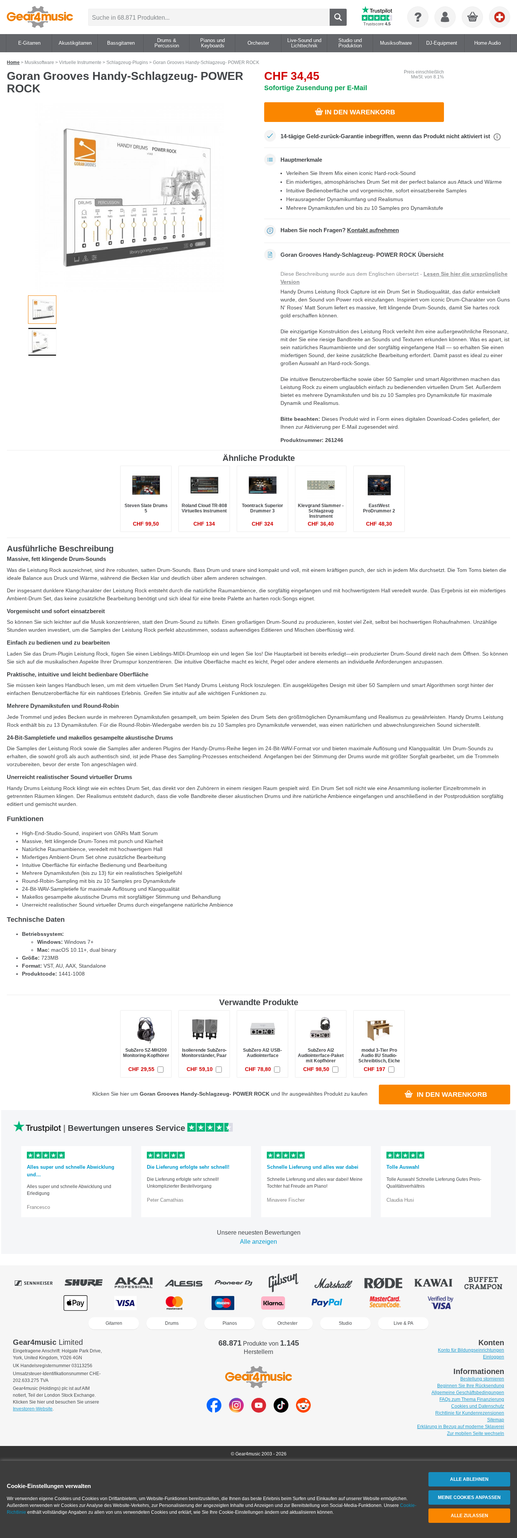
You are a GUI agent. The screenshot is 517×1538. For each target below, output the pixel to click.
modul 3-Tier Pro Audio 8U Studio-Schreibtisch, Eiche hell (379, 1058)
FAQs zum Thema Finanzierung (471, 1399)
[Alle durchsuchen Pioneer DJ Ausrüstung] (239, 1283)
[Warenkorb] (472, 17)
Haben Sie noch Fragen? (339, 230)
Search (338, 17)
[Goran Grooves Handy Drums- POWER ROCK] (129, 197)
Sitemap (495, 1419)
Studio (345, 1323)
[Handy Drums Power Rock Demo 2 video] (42, 342)
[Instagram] (236, 1410)
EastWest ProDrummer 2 (379, 508)
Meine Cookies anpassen (469, 1497)
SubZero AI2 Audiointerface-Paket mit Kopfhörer (321, 1055)
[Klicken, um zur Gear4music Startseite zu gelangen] (40, 17)
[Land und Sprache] (499, 17)
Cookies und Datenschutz (477, 1406)
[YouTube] (258, 1410)
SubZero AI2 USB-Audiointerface (262, 1053)
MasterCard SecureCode (385, 1303)
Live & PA (403, 1323)
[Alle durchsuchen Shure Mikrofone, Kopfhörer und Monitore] (89, 1283)
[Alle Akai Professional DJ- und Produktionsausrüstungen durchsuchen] (139, 1283)
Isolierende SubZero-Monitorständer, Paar (204, 1053)
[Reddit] (303, 1410)
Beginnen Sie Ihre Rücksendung (470, 1385)
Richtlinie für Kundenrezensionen (469, 1413)
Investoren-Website (33, 1409)
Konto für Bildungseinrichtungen (471, 1350)
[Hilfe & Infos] (418, 17)
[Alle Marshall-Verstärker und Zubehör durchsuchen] (339, 1283)
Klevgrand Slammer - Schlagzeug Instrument (321, 511)
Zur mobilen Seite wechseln (475, 1433)
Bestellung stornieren (482, 1379)
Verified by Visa (440, 1303)
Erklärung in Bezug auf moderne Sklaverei (460, 1426)
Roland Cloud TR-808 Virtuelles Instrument (204, 508)
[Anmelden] (445, 17)
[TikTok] (281, 1410)
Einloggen (493, 1357)
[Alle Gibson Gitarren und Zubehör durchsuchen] (289, 1283)
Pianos (230, 1323)
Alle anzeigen (258, 1241)
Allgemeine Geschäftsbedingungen (467, 1392)
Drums (172, 1323)
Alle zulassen (469, 1515)
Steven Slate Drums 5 (146, 508)
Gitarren (114, 1323)
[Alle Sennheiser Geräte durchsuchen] (39, 1283)
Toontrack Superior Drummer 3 (262, 508)
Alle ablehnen (469, 1479)
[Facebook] (214, 1410)
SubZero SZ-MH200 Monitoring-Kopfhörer (146, 1053)
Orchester (287, 1323)
